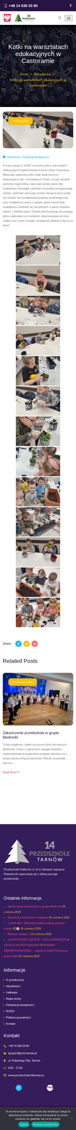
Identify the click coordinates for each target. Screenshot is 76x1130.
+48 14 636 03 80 (23, 6)
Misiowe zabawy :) (19, 934)
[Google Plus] (35, 644)
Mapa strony (13, 998)
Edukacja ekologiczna (36, 157)
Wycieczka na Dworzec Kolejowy (28, 917)
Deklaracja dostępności (20, 1004)
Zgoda (23, 1124)
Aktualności (42, 74)
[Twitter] (26, 644)
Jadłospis (12, 992)
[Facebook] (70, 5)
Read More (10, 772)
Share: (7, 643)
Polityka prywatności (18, 1017)
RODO (10, 1011)
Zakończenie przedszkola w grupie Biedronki (34, 906)
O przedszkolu (15, 979)
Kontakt (10, 1023)
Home (24, 74)
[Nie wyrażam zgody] (71, 1118)
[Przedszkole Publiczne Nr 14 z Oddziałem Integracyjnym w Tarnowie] (19, 18)
